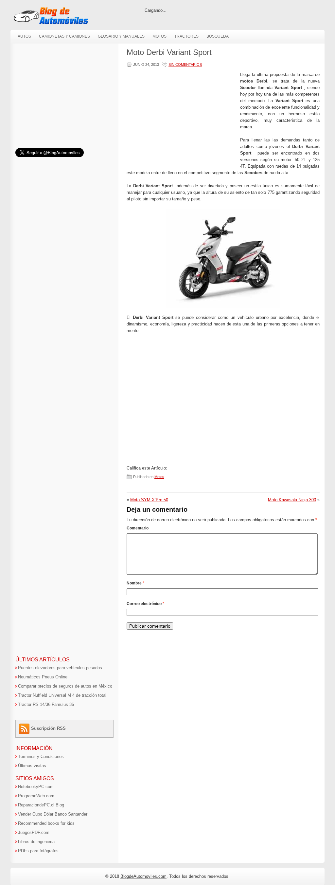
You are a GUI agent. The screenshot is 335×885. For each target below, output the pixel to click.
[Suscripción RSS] (25, 728)
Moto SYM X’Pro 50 (149, 499)
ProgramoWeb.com (36, 795)
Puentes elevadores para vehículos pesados (60, 667)
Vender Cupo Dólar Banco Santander (52, 814)
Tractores (186, 36)
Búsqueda (217, 36)
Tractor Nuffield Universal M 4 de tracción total (62, 695)
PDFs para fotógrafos (38, 850)
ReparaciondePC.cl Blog (41, 804)
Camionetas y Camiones (64, 36)
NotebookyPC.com (36, 786)
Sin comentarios (185, 64)
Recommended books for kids (46, 823)
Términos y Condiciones (41, 756)
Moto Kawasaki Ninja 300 (292, 499)
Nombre (135, 583)
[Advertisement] (182, 117)
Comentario (138, 528)
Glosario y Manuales (121, 36)
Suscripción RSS (48, 728)
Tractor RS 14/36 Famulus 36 (46, 704)
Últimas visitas (32, 765)
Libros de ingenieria (36, 841)
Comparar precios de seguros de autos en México (65, 686)
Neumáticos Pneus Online (42, 676)
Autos (24, 36)
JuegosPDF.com (33, 832)
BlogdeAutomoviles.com (143, 876)
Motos (159, 36)
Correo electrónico (145, 603)
